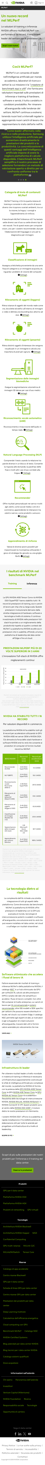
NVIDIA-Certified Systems (15, 1337)
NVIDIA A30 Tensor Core (23, 1092)
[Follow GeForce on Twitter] (24, 1433)
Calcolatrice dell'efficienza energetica (20, 1318)
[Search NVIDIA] (7, 2)
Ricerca (27, 1399)
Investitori (8, 1386)
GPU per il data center (13, 1190)
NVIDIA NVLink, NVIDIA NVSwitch (24, 1102)
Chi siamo (7, 1379)
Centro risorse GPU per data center (19, 1294)
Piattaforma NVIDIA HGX (14, 1203)
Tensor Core (28, 1252)
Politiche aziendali (10, 1453)
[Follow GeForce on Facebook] (15, 1433)
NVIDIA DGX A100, (23, 1108)
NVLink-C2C (29, 1245)
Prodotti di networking (13, 1209)
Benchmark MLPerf (12, 1331)
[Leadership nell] (18, 3)
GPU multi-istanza (11, 1245)
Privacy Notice (8, 1445)
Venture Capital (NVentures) (16, 1392)
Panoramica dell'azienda (27, 1379)
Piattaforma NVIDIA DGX (14, 1197)
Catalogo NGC (31, 1331)
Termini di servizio (14, 1449)
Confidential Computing (14, 1239)
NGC (12, 989)
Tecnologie (32, 1405)
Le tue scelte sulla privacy (29, 1445)
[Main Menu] (2, 3)
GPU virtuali (32, 1209)
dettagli (25, 315)
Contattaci (23, 1456)
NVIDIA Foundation (12, 1399)
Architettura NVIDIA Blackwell (17, 1226)
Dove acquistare (10, 1363)
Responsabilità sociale (13, 1405)
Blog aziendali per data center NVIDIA (20, 1343)
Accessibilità (31, 1449)
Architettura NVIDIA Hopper (16, 1233)
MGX (34, 1233)
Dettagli (23, 275)
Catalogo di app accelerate (15, 1269)
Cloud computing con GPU (15, 1324)
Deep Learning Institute (14, 1312)
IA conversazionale (19, 1005)
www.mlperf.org (24, 707)
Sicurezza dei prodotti (31, 1453)
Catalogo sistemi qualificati (16, 1356)
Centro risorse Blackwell (14, 1275)
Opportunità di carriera (14, 1411)
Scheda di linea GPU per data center (20, 1288)
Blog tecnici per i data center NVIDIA (20, 1350)
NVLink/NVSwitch (11, 1252)
